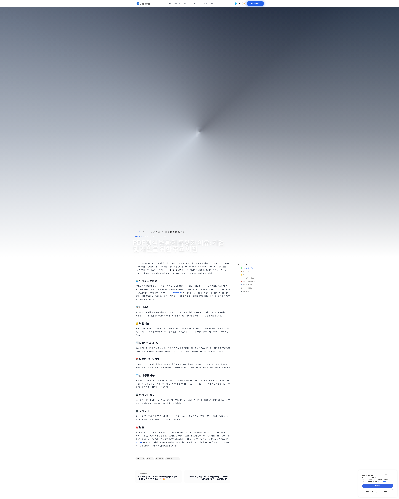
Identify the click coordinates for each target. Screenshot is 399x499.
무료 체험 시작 (255, 3)
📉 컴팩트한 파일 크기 (247, 278)
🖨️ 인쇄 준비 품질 (246, 288)
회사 (213, 3)
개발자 (195, 3)
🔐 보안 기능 (244, 275)
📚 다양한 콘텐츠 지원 (247, 281)
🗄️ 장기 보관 (244, 291)
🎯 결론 (243, 294)
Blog (140, 232)
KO (237, 3)
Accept (377, 486)
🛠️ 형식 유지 (244, 271)
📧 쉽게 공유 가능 (246, 285)
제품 (186, 3)
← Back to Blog (138, 236)
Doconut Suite (174, 3)
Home (135, 232)
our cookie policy (382, 481)
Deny (386, 491)
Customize (369, 491)
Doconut (177, 293)
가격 (204, 3)
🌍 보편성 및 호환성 (247, 268)
